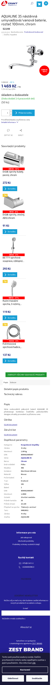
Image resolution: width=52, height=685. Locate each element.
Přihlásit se (26, 627)
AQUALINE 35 (26, 458)
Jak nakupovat (26, 537)
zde (33, 662)
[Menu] (46, 3)
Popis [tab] (6, 382)
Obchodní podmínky (26, 541)
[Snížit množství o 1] (10, 114)
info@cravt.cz (28, 563)
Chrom (24, 461)
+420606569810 (28, 567)
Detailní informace (8, 122)
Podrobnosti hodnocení (33, 32)
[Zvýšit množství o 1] (10, 111)
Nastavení (25, 669)
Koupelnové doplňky (30, 445)
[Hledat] (32, 3)
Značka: (10, 34)
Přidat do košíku (25, 113)
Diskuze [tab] (13, 382)
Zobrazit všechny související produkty (26, 375)
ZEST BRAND (37, 643)
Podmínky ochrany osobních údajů (26, 544)
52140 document (10, 424)
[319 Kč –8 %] (14, 245)
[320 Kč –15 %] (14, 159)
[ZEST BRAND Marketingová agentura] (26, 649)
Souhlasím (37, 678)
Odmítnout (13, 678)
